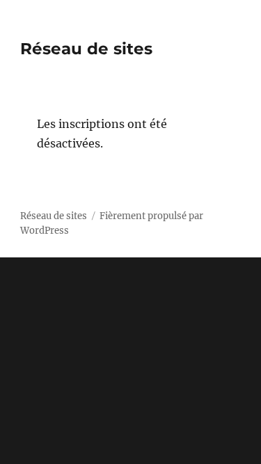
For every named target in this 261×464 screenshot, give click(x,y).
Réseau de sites (86, 48)
